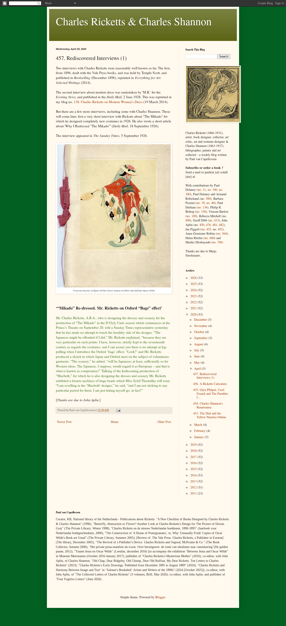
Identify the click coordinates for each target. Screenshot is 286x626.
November (201, 326)
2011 (194, 493)
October (199, 332)
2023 (194, 296)
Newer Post (64, 422)
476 (208, 225)
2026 (194, 278)
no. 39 (201, 203)
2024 (194, 290)
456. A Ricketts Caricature (210, 384)
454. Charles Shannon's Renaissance (208, 405)
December (201, 319)
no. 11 (202, 189)
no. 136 (202, 207)
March (198, 424)
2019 (194, 444)
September (201, 338)
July (197, 350)
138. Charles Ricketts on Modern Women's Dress (108, 102)
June (197, 356)
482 (221, 225)
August (199, 344)
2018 (194, 450)
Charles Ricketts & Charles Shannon (134, 21)
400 (187, 220)
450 (202, 225)
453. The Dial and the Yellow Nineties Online (209, 415)
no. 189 (191, 216)
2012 (194, 487)
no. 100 (212, 189)
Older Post (164, 422)
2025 (194, 284)
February (200, 431)
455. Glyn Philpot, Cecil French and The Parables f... (210, 393)
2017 (194, 457)
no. (214, 220)
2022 (194, 302)
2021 (194, 308)
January (199, 437)
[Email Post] (118, 410)
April (198, 368)
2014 (194, 475)
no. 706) (217, 242)
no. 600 (209, 238)
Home (114, 422)
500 (208, 198)
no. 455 (206, 229)
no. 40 (210, 203)
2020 (194, 314)
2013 (194, 481)
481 (214, 225)
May (197, 362)
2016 (194, 463)
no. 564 (222, 233)
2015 (194, 469)
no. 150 (201, 211)
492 (220, 229)
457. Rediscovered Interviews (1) (205, 376)
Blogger (160, 597)
